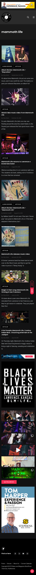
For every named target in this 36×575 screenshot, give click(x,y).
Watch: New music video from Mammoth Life (17, 114)
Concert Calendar (26, 563)
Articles (18, 66)
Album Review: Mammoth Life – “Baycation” (13, 71)
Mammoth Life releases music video (15, 254)
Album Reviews (7, 66)
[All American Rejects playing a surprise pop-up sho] (18, 461)
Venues (9, 563)
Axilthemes (11, 568)
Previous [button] (3, 384)
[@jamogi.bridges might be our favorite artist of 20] (18, 450)
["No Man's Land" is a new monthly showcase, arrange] (18, 438)
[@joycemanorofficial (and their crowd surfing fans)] (18, 473)
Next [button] (32, 384)
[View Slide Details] (18, 384)
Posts (3, 563)
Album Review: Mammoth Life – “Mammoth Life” (13, 209)
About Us (16, 563)
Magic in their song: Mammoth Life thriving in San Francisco (14, 291)
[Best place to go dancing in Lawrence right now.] (18, 416)
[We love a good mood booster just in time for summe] (18, 427)
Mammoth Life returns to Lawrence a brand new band (16, 163)
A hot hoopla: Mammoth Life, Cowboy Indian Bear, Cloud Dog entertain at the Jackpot (16, 332)
